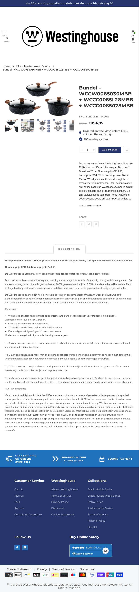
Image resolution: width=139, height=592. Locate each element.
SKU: (82, 116)
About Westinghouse (64, 489)
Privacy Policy (59, 502)
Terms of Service (61, 495)
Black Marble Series (100, 489)
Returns (19, 508)
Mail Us (19, 495)
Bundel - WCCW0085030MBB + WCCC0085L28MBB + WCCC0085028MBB (50, 69)
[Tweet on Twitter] (89, 224)
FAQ (17, 502)
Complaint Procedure (28, 514)
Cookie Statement (62, 514)
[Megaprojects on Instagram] (25, 547)
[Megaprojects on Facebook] (17, 547)
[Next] (69, 99)
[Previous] (10, 99)
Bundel (92, 527)
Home (7, 66)
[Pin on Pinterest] (96, 224)
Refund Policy (96, 520)
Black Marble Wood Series (33, 66)
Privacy (42, 569)
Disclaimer (58, 508)
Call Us (18, 489)
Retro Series (95, 502)
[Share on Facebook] (81, 224)
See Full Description (90, 206)
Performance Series (100, 508)
